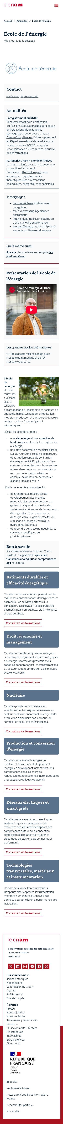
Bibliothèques (15, 1031)
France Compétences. (19, 137)
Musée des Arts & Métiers (22, 1028)
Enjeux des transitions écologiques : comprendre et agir (31, 559)
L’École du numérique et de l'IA (26, 357)
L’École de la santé (19, 361)
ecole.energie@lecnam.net (22, 96)
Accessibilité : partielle (20, 1105)
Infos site (12, 1081)
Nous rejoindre (15, 1012)
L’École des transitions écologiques (29, 353)
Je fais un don (15, 994)
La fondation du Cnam (20, 986)
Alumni (11, 990)
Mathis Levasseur (23, 211)
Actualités (22, 21)
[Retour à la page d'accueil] (13, 5)
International (14, 1035)
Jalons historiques (17, 979)
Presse (11, 1008)
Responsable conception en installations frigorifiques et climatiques (30, 129)
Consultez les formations (23, 623)
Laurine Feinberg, (23, 203)
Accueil (8, 21)
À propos (12, 1004)
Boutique (12, 1024)
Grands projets (15, 998)
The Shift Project (31, 172)
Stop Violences (15, 1039)
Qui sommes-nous (18, 975)
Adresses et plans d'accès (22, 1020)
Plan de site (13, 1043)
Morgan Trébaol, (23, 226)
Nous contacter (16, 1016)
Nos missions (14, 982)
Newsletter (13, 1111)
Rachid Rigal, (21, 218)
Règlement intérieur (18, 1088)
